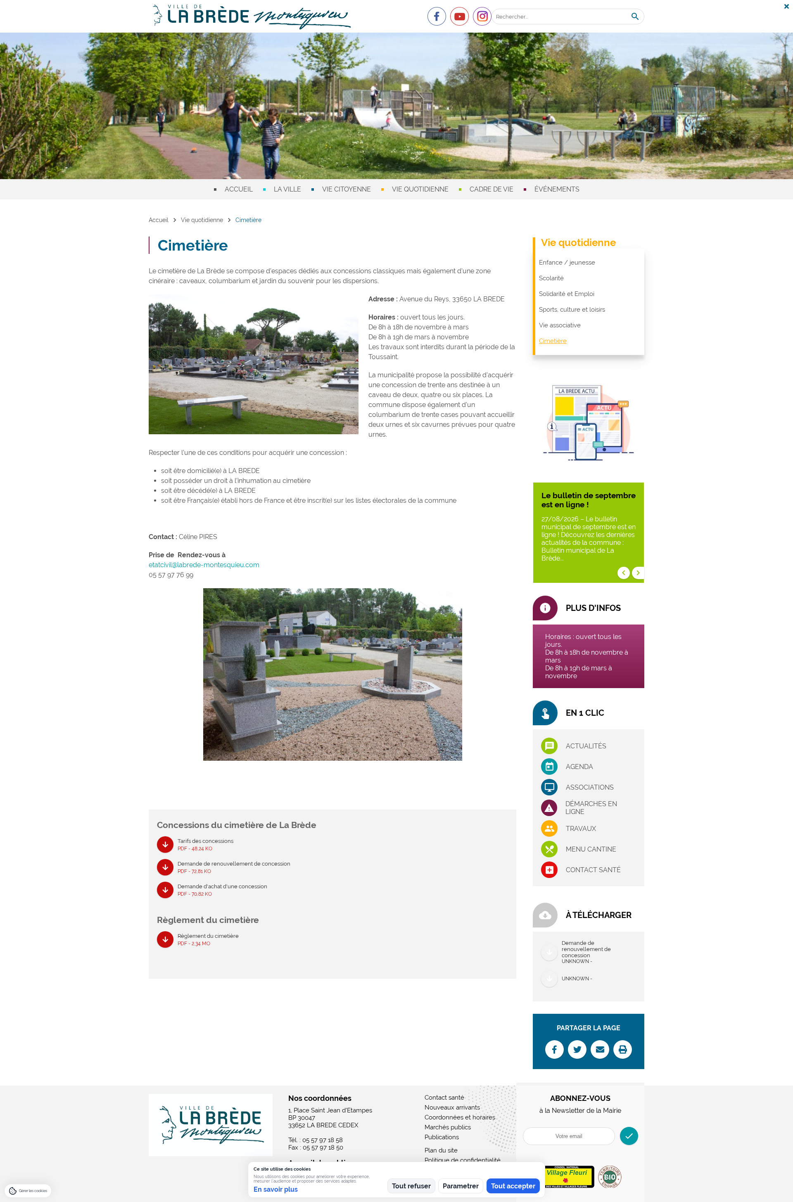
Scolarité (551, 278)
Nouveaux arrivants (452, 1107)
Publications (442, 1137)
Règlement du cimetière (208, 940)
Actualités (586, 746)
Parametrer (461, 1186)
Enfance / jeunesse (567, 262)
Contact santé (593, 870)
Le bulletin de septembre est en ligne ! (588, 500)
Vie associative (560, 325)
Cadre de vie (491, 189)
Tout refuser (411, 1186)
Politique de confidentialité (463, 1160)
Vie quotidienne (420, 189)
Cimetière (553, 341)
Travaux (581, 829)
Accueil (239, 189)
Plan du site (441, 1150)
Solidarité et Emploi (566, 294)
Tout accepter (513, 1186)
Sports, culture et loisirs (572, 309)
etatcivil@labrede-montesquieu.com (204, 565)
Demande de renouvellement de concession (234, 868)
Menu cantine (591, 849)
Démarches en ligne (591, 808)
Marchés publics (448, 1127)
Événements (556, 189)
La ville (287, 189)
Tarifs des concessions (205, 845)
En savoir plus (276, 1189)
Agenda (579, 767)
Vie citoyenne (346, 189)
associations (590, 787)
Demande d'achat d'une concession (222, 890)
